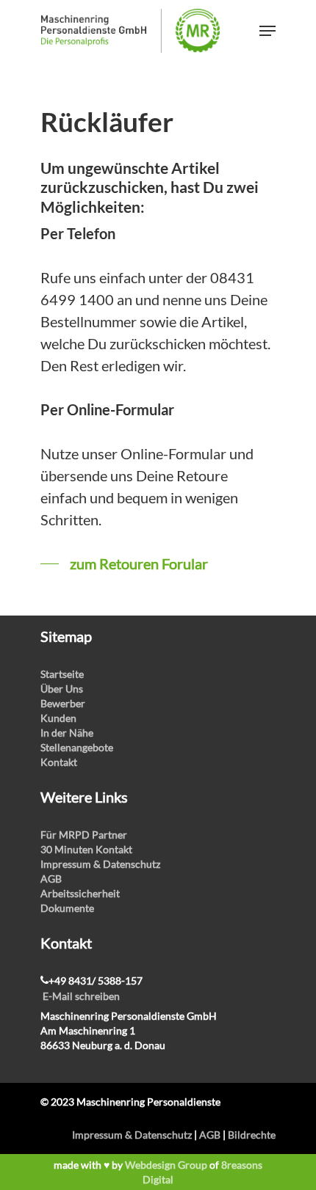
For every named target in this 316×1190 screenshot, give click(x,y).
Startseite (62, 674)
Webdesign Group (166, 1164)
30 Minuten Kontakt (86, 849)
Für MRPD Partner (83, 834)
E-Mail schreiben (81, 996)
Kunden (58, 718)
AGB (51, 878)
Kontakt (58, 762)
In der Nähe (66, 732)
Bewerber (62, 703)
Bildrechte (252, 1134)
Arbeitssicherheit (80, 893)
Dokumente (67, 908)
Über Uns (61, 688)
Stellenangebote (76, 747)
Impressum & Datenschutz (100, 864)
